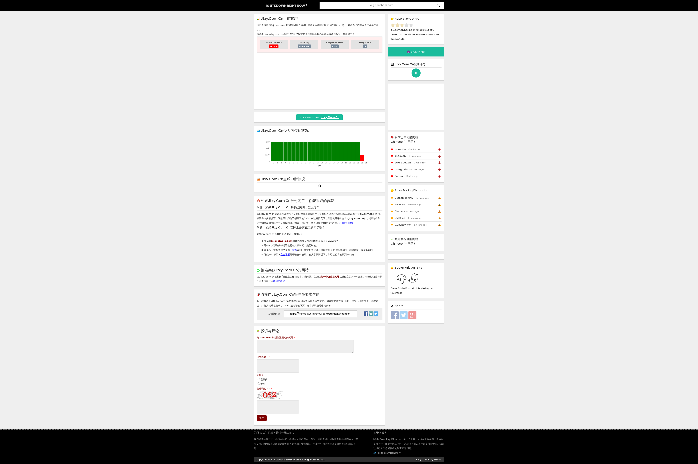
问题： (260, 375)
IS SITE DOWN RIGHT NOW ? (286, 5)
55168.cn (400, 218)
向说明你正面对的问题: (276, 337)
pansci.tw (400, 149)
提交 (261, 418)
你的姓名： (263, 357)
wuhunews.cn (403, 224)
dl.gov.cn (400, 156)
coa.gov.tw (401, 169)
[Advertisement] (319, 80)
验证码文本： (264, 388)
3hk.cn (399, 211)
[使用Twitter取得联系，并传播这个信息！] (376, 313)
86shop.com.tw (404, 198)
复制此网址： (275, 313)
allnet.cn (400, 204)
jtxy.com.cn (330, 117)
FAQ (418, 459)
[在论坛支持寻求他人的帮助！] (371, 313)
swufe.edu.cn (403, 162)
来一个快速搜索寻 (329, 276)
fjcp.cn (399, 176)
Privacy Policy (433, 459)
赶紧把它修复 (346, 223)
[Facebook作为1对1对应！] (366, 313)
